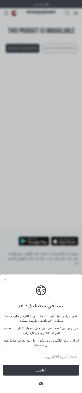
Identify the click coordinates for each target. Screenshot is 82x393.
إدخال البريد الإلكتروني (60, 356)
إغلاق (41, 383)
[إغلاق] (5, 280)
